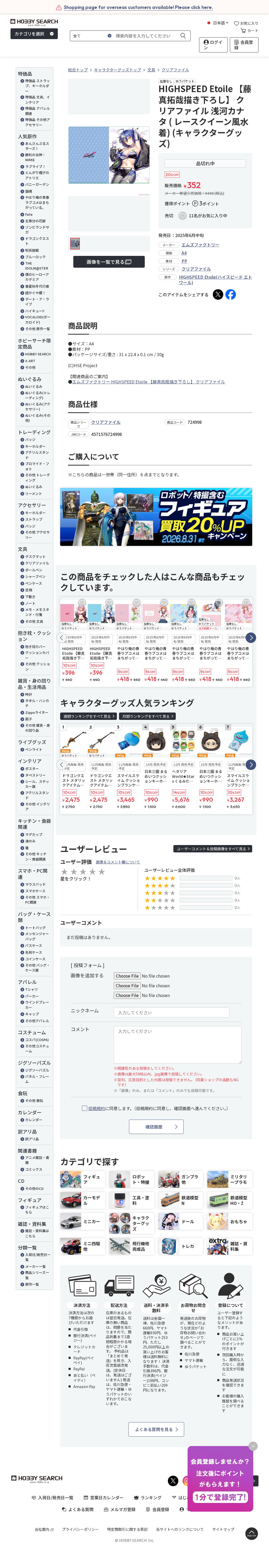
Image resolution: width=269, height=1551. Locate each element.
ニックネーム (85, 1010)
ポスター (32, 768)
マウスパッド (35, 884)
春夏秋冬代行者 (37, 286)
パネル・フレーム (37, 1079)
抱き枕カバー (35, 646)
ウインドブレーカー (37, 1005)
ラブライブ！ (35, 166)
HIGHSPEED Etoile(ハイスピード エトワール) (215, 280)
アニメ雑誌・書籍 (37, 1160)
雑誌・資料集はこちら (37, 1233)
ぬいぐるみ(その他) (37, 418)
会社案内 (42, 1529)
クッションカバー (37, 655)
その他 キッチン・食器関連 (35, 856)
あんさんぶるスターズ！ (37, 146)
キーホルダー (35, 446)
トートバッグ (35, 927)
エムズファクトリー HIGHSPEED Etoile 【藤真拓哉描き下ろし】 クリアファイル (148, 381)
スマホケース (35, 890)
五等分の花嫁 (35, 220)
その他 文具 (34, 621)
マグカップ (33, 834)
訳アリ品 (32, 1138)
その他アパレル (37, 1020)
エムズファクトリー (200, 244)
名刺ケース (33, 952)
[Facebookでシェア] (230, 294)
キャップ (32, 1013)
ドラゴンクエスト (37, 241)
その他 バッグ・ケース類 (37, 968)
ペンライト (33, 749)
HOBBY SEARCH (38, 353)
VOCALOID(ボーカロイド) (37, 319)
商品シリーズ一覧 (37, 1275)
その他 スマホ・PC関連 (37, 900)
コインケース (35, 958)
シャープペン (35, 576)
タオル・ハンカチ (37, 703)
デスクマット (35, 556)
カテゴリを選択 (29, 33)
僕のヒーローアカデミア (37, 277)
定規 (28, 589)
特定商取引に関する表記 (127, 1529)
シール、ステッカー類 (37, 784)
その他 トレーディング (37, 477)
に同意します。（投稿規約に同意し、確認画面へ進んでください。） (159, 1108)
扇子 (28, 718)
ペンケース (33, 583)
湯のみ (30, 840)
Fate (29, 214)
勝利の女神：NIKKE (35, 157)
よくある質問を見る (154, 1429)
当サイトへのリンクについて (180, 1529)
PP (184, 261)
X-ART (30, 360)
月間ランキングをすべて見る (146, 716)
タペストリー (35, 775)
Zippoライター (36, 712)
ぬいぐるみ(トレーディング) (37, 395)
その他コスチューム (37, 1048)
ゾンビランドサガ (37, 230)
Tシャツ (31, 989)
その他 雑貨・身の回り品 (37, 728)
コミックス (33, 1169)
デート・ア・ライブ (37, 302)
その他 (30, 367)
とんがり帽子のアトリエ (37, 175)
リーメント (33, 493)
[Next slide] (251, 637)
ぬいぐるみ (33, 386)
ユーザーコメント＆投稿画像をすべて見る (211, 848)
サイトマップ (223, 1529)
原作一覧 (32, 1284)
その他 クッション (37, 666)
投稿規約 (96, 1108)
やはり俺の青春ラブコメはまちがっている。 (37, 202)
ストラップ (33, 519)
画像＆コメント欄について (118, 861)
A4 (184, 253)
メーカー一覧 (35, 1266)
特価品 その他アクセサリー (37, 122)
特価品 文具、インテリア (37, 99)
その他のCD (34, 1188)
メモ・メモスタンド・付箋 (37, 612)
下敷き (30, 596)
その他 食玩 (34, 1100)
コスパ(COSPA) (37, 1039)
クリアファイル (37, 563)
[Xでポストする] (218, 294)
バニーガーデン (37, 184)
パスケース (33, 945)
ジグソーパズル (37, 1070)
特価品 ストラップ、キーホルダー (37, 85)
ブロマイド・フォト (37, 466)
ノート (30, 603)
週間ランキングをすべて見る (87, 716)
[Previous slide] (61, 637)
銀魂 (28, 191)
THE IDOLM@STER (36, 266)
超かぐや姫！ (35, 292)
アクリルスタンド (37, 455)
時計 (28, 694)
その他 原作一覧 (37, 328)
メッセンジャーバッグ (37, 936)
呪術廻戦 (32, 250)
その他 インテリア (37, 806)
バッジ (30, 439)
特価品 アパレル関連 (37, 111)
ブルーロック (35, 256)
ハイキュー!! (34, 310)
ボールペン (33, 569)
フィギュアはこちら (37, 1210)
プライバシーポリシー (80, 1529)
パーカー (32, 996)
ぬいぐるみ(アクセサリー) (37, 407)
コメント (80, 1029)
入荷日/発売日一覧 (37, 1257)
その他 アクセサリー (37, 535)
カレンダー (33, 1119)
